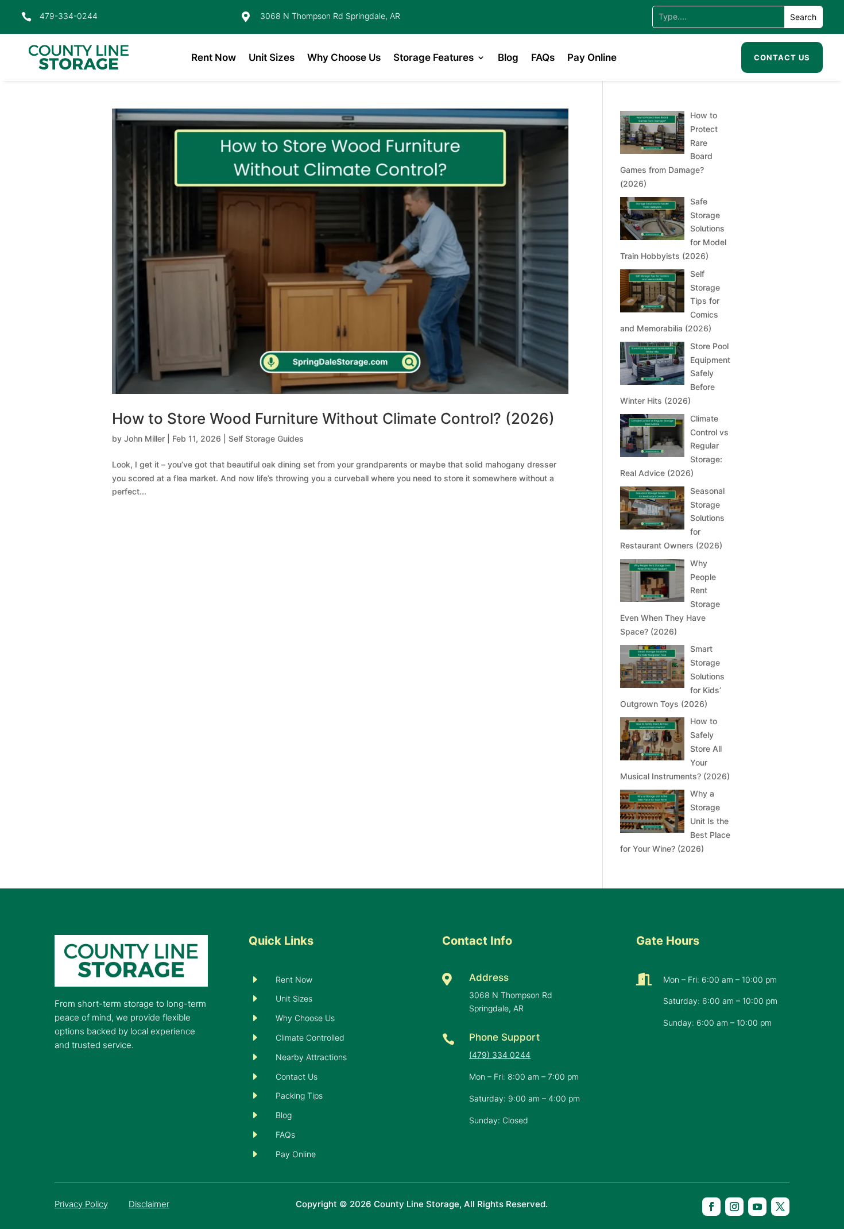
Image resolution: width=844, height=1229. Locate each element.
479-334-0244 (69, 16)
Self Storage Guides (266, 438)
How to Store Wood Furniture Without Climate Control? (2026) (333, 418)
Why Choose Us (344, 57)
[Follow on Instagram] (734, 1206)
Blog (508, 57)
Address (489, 977)
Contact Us (782, 57)
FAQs (543, 57)
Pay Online (592, 57)
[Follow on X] (780, 1206)
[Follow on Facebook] (711, 1206)
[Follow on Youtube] (757, 1206)
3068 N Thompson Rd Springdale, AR (330, 16)
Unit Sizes (272, 57)
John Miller (144, 438)
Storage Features (433, 57)
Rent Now (213, 57)
